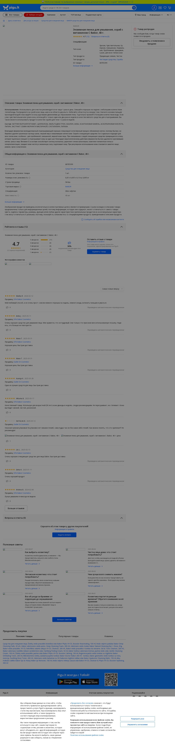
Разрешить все (137, 719)
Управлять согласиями (137, 724)
